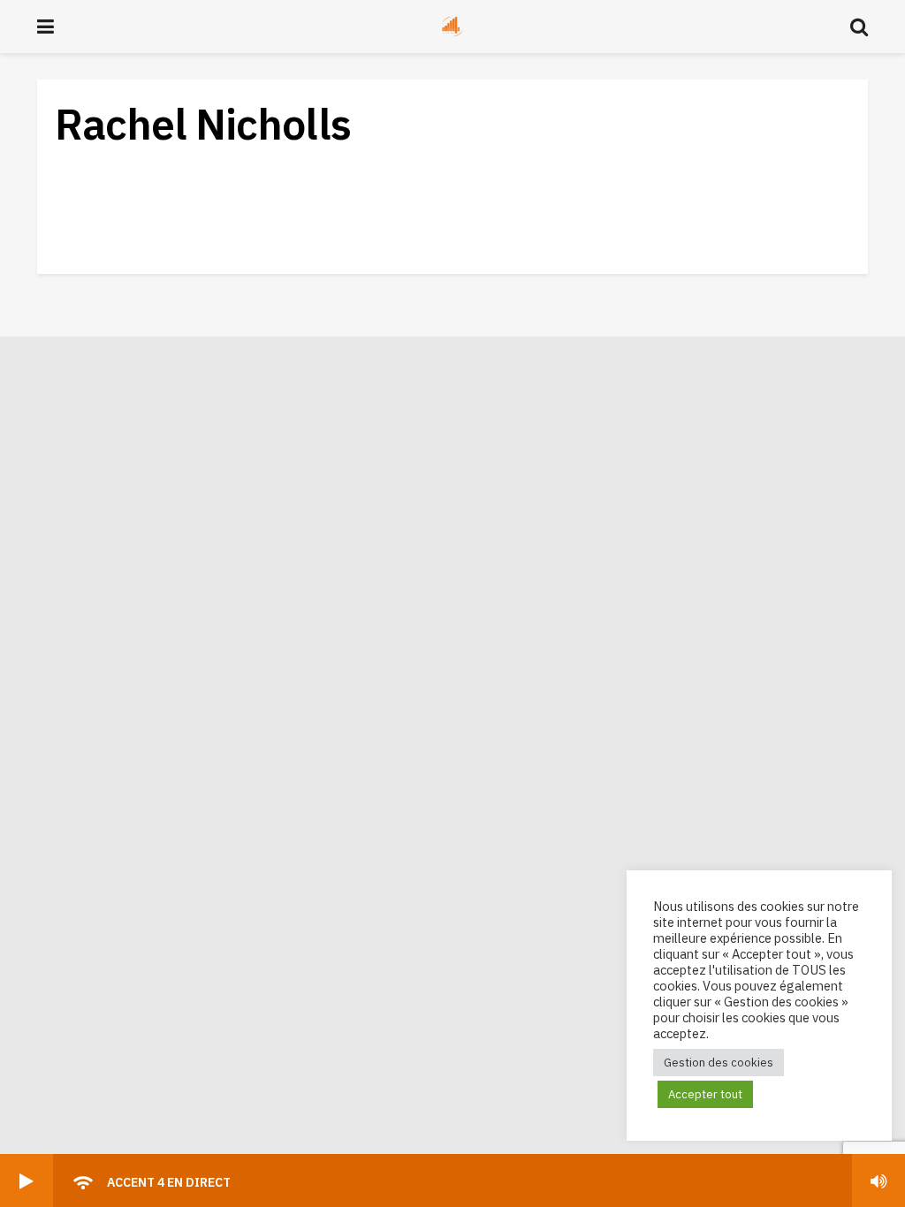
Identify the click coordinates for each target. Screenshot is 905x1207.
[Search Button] (859, 26)
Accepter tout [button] (705, 1094)
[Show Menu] (45, 26)
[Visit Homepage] (452, 26)
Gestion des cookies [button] (718, 1062)
